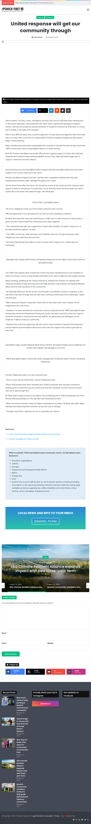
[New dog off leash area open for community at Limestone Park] (8, 743)
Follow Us (46, 704)
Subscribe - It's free (45, 521)
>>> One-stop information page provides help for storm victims (32, 434)
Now (45, 557)
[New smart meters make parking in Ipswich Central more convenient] (8, 701)
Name (4, 633)
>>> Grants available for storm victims (22, 439)
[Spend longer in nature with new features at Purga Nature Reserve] (8, 722)
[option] (45, 568)
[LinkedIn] (51, 110)
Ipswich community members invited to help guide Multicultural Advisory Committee (22, 793)
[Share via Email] (62, 110)
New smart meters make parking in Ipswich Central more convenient (22, 704)
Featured (49, 17)
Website (50, 643)
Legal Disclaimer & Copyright (42, 816)
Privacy (56, 816)
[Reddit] (57, 110)
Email (4, 643)
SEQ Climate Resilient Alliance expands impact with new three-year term (46, 568)
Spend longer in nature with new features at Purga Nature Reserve (23, 725)
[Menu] (88, 10)
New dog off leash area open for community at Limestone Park (38, 3)
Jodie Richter (38, 37)
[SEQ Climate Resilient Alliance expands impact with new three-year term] (8, 764)
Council (40, 17)
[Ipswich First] (13, 9)
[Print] (68, 110)
